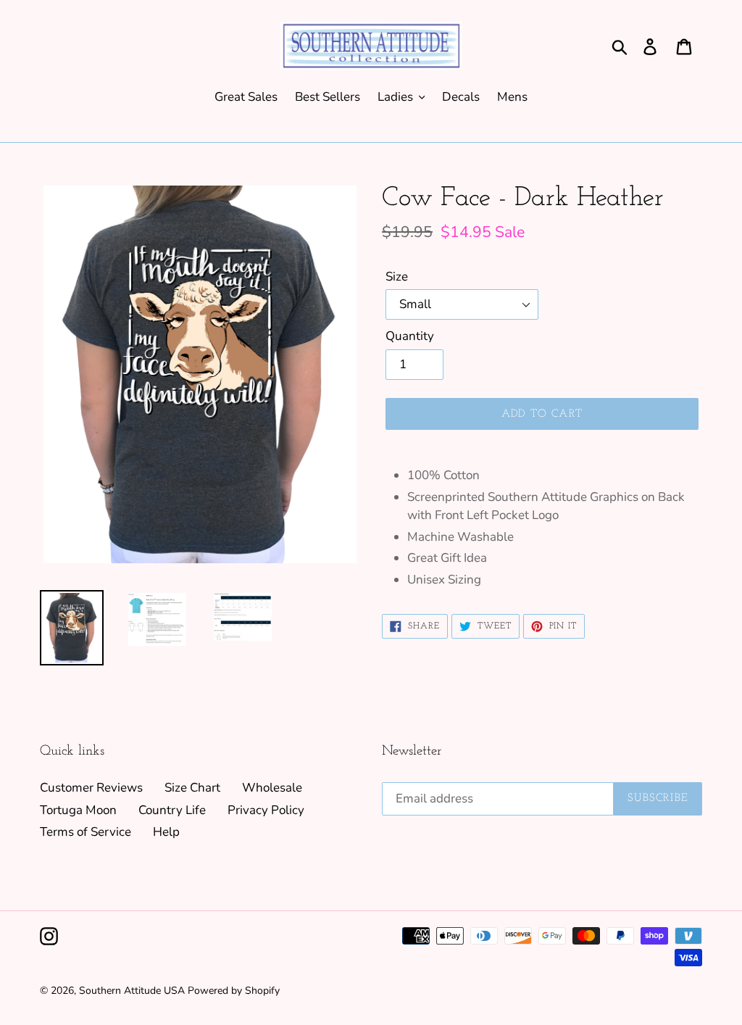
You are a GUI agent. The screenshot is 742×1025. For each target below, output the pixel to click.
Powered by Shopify (234, 990)
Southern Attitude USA (132, 990)
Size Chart (192, 787)
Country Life (172, 810)
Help (166, 831)
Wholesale (272, 787)
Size (396, 276)
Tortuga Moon (78, 810)
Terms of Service (85, 831)
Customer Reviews (91, 787)
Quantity (409, 336)
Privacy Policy (266, 810)
